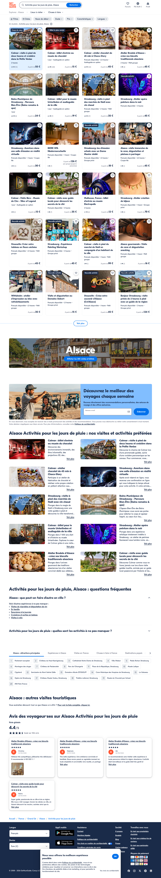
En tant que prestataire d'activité (140, 832)
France (21, 819)
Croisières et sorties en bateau (24, 615)
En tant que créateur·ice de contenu (141, 840)
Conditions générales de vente (89, 847)
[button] (26, 48)
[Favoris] (128, 4)
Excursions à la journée (21, 612)
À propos (119, 831)
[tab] (26, 653)
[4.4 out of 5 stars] (16, 733)
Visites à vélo (17, 618)
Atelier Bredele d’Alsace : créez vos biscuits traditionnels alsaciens (29, 742)
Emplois (118, 835)
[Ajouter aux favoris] (39, 30)
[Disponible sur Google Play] (64, 833)
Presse (117, 843)
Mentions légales (83, 835)
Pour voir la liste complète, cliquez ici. (74, 705)
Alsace (42, 819)
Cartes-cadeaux (121, 847)
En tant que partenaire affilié (139, 847)
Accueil (12, 819)
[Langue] (138, 4)
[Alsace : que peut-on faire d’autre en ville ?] (149, 598)
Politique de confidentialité (85, 424)
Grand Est (31, 819)
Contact (80, 831)
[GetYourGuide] (12, 5)
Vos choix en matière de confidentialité (92, 843)
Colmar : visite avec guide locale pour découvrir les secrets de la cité (27, 785)
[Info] (51, 24)
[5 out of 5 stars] (32, 747)
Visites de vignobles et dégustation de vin (29, 607)
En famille (15, 609)
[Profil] (148, 4)
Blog (117, 839)
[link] (26, 48)
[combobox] (43, 5)
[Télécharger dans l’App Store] (64, 843)
